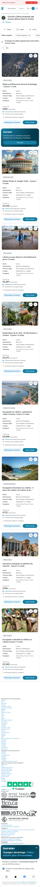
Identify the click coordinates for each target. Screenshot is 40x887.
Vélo (2, 766)
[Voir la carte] (31, 56)
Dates (22, 29)
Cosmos (3, 753)
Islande (3, 734)
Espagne (4, 743)
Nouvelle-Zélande (6, 720)
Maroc (3, 711)
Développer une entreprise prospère (12, 843)
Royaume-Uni (5, 729)
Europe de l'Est (5, 727)
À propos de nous (6, 825)
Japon (3, 718)
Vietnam (3, 724)
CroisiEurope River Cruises (9, 761)
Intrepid (3, 756)
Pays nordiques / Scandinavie (10, 738)
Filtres (9, 29)
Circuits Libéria (25, 13)
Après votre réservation (8, 833)
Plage (3, 778)
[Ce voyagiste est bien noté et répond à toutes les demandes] (19, 102)
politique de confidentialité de (29, 882)
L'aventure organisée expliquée (10, 839)
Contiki (3, 752)
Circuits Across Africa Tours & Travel (10, 13)
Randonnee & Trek (7, 767)
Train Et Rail (5, 776)
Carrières (10, 826)
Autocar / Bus (5, 775)
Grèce (3, 731)
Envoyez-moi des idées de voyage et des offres (20, 870)
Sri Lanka (4, 721)
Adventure (4, 764)
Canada (3, 746)
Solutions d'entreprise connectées (11, 840)
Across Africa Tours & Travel (24, 100)
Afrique (3, 700)
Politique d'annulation (7, 834)
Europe (3, 705)
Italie (2, 737)
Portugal (3, 740)
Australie (4, 703)
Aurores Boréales (6, 769)
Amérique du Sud (6, 708)
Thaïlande (4, 723)
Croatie (3, 726)
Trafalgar (4, 760)
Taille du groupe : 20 (23, 35)
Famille (3, 779)
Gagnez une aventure (18, 829)
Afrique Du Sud (5, 712)
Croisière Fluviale (6, 770)
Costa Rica (4, 747)
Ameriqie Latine (6, 706)
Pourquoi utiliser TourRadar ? (10, 831)
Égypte (3, 709)
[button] (20, 112)
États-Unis (4, 749)
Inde (2, 717)
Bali (2, 714)
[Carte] (7, 47)
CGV (19, 882)
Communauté (5, 836)
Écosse (3, 741)
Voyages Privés (6, 781)
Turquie (3, 744)
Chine (3, 715)
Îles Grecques (5, 732)
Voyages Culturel (6, 773)
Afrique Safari (5, 772)
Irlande (3, 735)
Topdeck (3, 758)
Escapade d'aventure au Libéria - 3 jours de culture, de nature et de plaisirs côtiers (18, 490)
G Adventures (5, 755)
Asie (2, 701)
